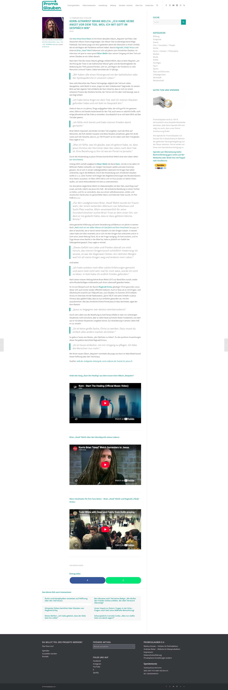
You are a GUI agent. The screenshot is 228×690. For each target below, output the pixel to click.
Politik (155, 60)
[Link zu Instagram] (170, 5)
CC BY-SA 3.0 (45, 47)
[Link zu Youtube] (173, 5)
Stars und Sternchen (161, 71)
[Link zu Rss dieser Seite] (184, 5)
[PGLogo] (52, 5)
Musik (71, 31)
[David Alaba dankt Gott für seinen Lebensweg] (2, 345)
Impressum (148, 652)
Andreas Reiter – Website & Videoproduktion (162, 649)
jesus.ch (129, 361)
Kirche (155, 48)
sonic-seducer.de (109, 361)
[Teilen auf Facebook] (87, 580)
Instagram (97, 664)
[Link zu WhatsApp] (180, 5)
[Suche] (157, 5)
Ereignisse (157, 39)
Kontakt (45, 656)
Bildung (156, 36)
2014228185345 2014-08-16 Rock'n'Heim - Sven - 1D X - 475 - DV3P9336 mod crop (52, 42)
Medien (156, 54)
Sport (155, 66)
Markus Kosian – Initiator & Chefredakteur (161, 646)
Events (155, 42)
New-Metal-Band (82, 38)
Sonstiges (157, 63)
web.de (80, 361)
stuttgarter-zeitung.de (92, 361)
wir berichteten (76, 159)
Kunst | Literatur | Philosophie (165, 51)
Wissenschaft (158, 80)
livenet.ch (121, 361)
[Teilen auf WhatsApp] (123, 580)
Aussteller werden (49, 653)
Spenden (45, 650)
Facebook (97, 661)
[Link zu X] (177, 5)
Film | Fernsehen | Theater (164, 45)
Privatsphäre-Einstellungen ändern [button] (158, 658)
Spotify (96, 672)
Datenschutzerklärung (153, 655)
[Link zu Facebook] (166, 5)
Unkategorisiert (159, 74)
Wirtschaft (157, 77)
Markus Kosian (78, 565)
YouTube (96, 666)
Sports (155, 68)
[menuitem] (73, 5)
